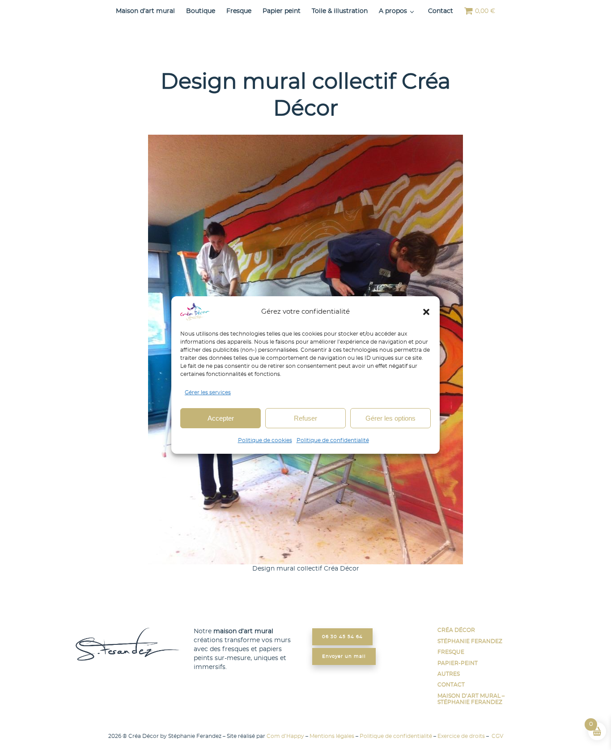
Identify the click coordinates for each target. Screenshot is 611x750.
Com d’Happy (285, 736)
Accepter (221, 418)
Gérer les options (390, 418)
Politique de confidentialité (333, 440)
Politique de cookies (265, 440)
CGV (496, 736)
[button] (426, 311)
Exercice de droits (461, 736)
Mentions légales (332, 736)
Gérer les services (208, 392)
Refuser (305, 418)
